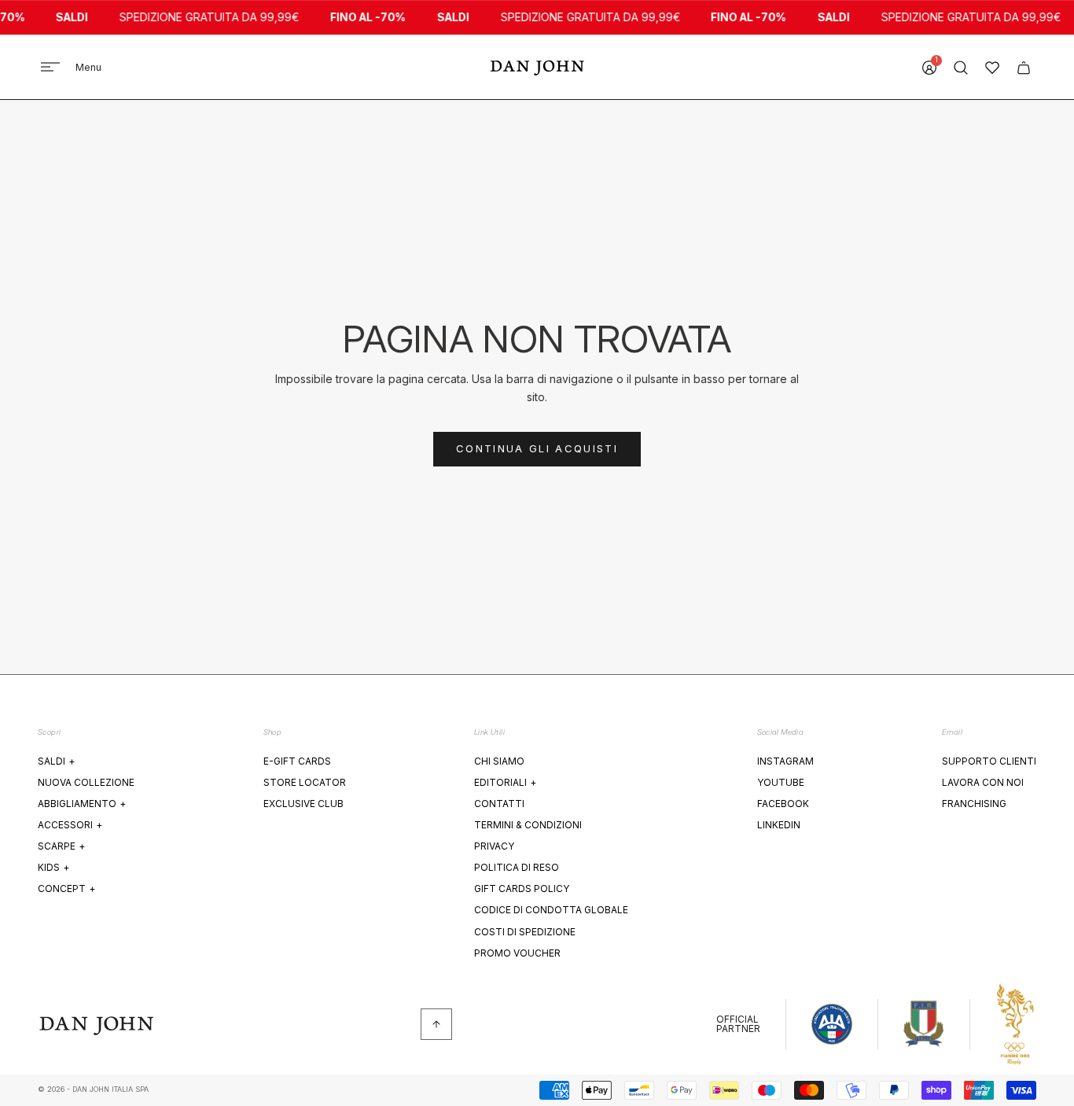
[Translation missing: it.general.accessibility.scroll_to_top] (436, 1024)
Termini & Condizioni (528, 825)
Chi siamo (499, 761)
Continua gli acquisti (537, 448)
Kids (53, 867)
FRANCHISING (974, 803)
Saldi (56, 761)
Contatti (499, 803)
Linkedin (778, 825)
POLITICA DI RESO (516, 867)
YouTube (780, 782)
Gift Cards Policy (521, 888)
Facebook (783, 803)
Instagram (785, 761)
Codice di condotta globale (551, 910)
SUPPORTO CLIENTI (989, 761)
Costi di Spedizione (525, 932)
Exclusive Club (303, 803)
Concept (66, 888)
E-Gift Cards (297, 761)
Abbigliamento (82, 803)
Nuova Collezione (86, 782)
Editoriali (505, 782)
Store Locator (304, 782)
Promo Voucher (517, 953)
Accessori (70, 825)
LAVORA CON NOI (983, 782)
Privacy (494, 846)
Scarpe (61, 846)
